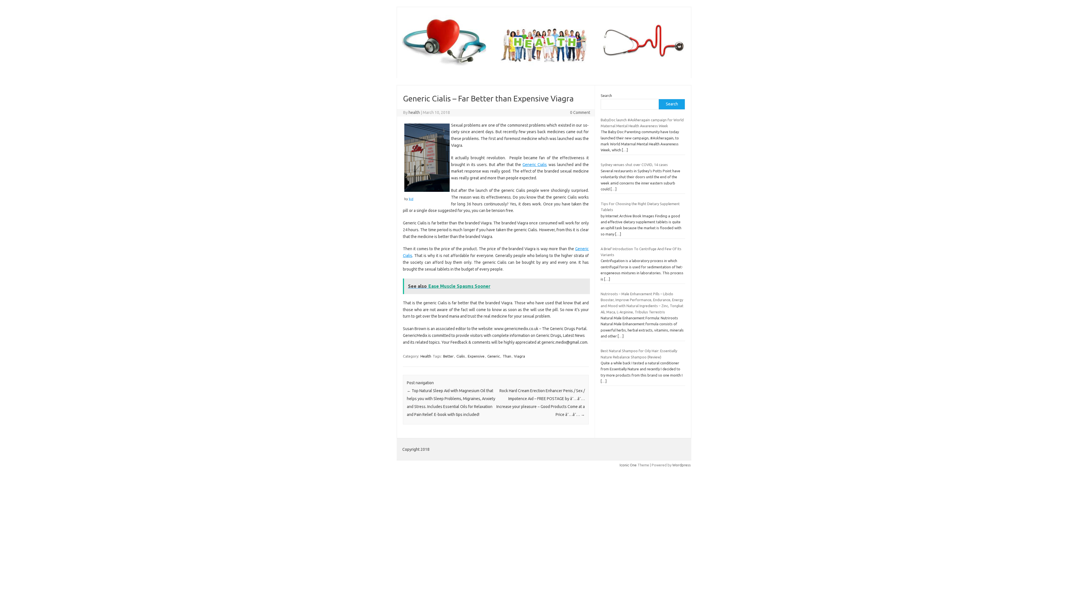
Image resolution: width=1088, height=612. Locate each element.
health (414, 112)
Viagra (519, 356)
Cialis (460, 356)
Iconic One (628, 465)
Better (448, 356)
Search (606, 95)
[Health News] (544, 68)
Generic (493, 356)
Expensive (476, 356)
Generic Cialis (534, 164)
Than (507, 356)
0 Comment (580, 112)
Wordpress (681, 465)
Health (425, 356)
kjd (411, 199)
